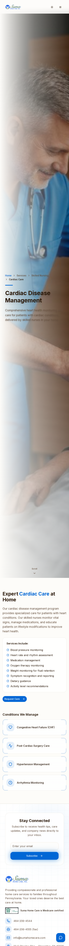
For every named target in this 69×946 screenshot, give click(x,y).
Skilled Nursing (39, 275)
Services (21, 275)
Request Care (12, 699)
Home (8, 275)
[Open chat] (60, 937)
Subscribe (32, 855)
